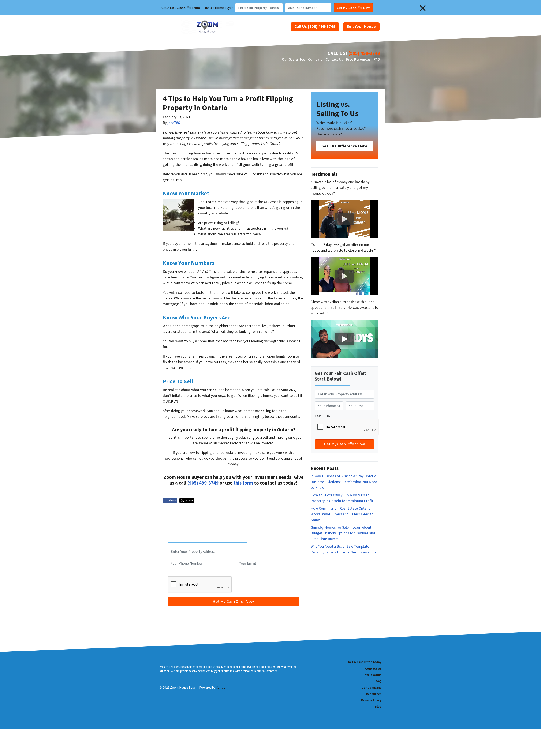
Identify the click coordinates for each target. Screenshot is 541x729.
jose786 (174, 123)
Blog (378, 706)
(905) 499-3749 (364, 53)
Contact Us (334, 59)
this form (243, 483)
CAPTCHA (175, 573)
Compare (315, 59)
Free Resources (358, 59)
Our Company (371, 687)
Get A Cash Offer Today (364, 662)
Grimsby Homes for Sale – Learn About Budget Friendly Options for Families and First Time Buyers (343, 533)
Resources (373, 694)
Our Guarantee (293, 59)
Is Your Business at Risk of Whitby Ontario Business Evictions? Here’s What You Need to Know (344, 482)
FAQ (377, 59)
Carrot (220, 687)
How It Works (371, 675)
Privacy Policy (371, 700)
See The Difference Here (344, 146)
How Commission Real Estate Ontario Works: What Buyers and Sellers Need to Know (342, 514)
